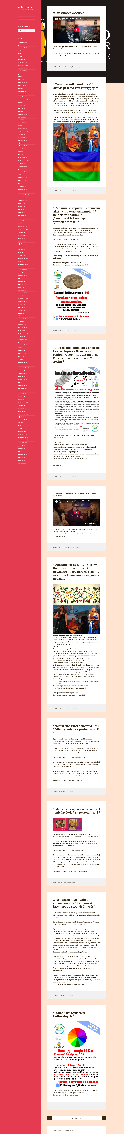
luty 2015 (20, 425)
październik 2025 (22, 65)
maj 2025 (20, 79)
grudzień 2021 (21, 189)
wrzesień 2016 (21, 371)
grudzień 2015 (21, 397)
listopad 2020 (21, 226)
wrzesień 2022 (21, 163)
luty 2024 (20, 120)
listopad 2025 (21, 62)
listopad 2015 (21, 399)
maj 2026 (20, 51)
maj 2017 (20, 348)
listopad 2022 (21, 157)
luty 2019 (20, 287)
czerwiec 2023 (21, 140)
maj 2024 (20, 111)
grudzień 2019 (21, 258)
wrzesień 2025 (21, 68)
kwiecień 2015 (21, 420)
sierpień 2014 (21, 443)
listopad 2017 (21, 330)
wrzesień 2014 (21, 440)
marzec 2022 (21, 180)
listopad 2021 (21, 192)
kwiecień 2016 (21, 385)
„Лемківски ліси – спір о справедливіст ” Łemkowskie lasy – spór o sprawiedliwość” (74, 903)
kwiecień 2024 (21, 114)
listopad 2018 (21, 296)
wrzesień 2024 (21, 102)
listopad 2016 (21, 365)
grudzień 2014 (21, 431)
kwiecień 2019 (21, 281)
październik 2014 (22, 437)
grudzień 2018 (21, 293)
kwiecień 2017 (21, 350)
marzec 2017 (21, 353)
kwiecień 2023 (21, 146)
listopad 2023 (21, 128)
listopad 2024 (21, 97)
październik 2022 (22, 160)
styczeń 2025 (21, 91)
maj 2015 (20, 417)
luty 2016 (20, 391)
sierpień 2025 (21, 71)
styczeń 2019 (21, 290)
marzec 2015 (21, 422)
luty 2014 (20, 460)
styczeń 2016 (21, 394)
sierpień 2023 (21, 137)
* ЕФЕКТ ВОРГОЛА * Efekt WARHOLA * (69, 13)
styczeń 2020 (21, 255)
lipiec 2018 (20, 307)
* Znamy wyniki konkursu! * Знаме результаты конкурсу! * (75, 86)
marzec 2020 (21, 249)
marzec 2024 (21, 117)
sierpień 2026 (21, 42)
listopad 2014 (21, 434)
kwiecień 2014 (21, 454)
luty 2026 (20, 53)
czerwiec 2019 (21, 275)
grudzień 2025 (21, 59)
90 (85, 1118)
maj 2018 (20, 313)
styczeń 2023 (21, 151)
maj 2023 (20, 143)
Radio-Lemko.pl (25, 7)
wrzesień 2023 (21, 134)
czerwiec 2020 (21, 241)
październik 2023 (22, 131)
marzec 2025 (21, 85)
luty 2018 (20, 322)
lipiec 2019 (20, 273)
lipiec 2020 (20, 238)
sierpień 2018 (21, 304)
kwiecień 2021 (21, 212)
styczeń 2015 (21, 428)
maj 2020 (20, 244)
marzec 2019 (21, 284)
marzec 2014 (21, 457)
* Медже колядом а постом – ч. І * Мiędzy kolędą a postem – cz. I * (76, 810)
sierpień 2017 (21, 339)
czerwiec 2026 (21, 48)
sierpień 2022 (21, 166)
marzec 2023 (21, 149)
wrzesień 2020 (21, 232)
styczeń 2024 (21, 123)
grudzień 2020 (21, 224)
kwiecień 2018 (21, 316)
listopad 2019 (21, 261)
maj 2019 (20, 278)
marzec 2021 (21, 215)
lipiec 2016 (20, 376)
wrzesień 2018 (21, 301)
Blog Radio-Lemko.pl (75, 67)
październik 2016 (22, 368)
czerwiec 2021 (21, 206)
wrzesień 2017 (21, 336)
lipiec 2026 (20, 45)
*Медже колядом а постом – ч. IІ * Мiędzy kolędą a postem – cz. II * (76, 729)
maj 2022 (20, 175)
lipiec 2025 (20, 74)
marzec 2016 (21, 388)
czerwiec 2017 (21, 345)
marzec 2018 (21, 319)
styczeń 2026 (21, 56)
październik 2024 (22, 100)
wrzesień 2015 (21, 405)
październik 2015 (22, 402)
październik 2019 (22, 264)
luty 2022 (20, 183)
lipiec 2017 (20, 342)
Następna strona (104, 1118)
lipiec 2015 (20, 411)
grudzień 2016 (21, 362)
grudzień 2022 (21, 154)
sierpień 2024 (21, 105)
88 (76, 1118)
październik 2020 (22, 229)
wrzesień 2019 (21, 267)
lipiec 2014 (20, 446)
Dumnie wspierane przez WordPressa (63, 1130)
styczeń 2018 (21, 324)
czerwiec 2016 (21, 379)
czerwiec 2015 (21, 414)
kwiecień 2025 (21, 82)
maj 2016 (20, 382)
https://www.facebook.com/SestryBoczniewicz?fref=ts (70, 660)
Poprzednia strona (49, 1118)
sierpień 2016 (21, 373)
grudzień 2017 (21, 327)
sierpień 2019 (21, 270)
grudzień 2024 (21, 94)
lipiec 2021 (20, 203)
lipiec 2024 (20, 108)
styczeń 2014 (21, 463)
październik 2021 (22, 195)
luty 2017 (20, 356)
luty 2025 (20, 88)
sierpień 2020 (21, 235)
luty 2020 (20, 252)
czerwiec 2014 (21, 448)
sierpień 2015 (21, 408)
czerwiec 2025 (21, 76)
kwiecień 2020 (21, 247)
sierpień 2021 (21, 200)
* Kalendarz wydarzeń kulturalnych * (69, 1014)
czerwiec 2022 (21, 172)
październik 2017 (22, 333)
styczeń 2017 (21, 359)
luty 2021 (20, 218)
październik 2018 (22, 299)
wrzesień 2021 (21, 198)
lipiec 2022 (20, 169)
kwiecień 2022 (21, 177)
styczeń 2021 (21, 221)
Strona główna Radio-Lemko (25, 18)
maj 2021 (20, 209)
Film (55, 67)
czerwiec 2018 (21, 310)
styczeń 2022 (21, 186)
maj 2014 (20, 451)
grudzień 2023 (21, 126)
